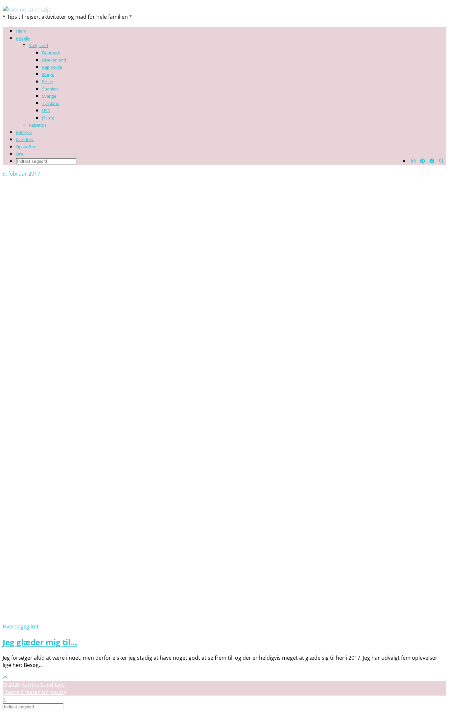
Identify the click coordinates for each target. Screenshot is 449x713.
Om (19, 154)
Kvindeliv (25, 139)
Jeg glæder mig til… (40, 642)
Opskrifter (25, 147)
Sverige (49, 96)
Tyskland (50, 103)
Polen (47, 82)
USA (46, 110)
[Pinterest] (422, 161)
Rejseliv (23, 38)
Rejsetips (37, 125)
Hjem (21, 31)
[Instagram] (413, 161)
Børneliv (24, 132)
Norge (48, 74)
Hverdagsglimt (21, 626)
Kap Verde (52, 67)
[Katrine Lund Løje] (27, 9)
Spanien (50, 89)
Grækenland (54, 60)
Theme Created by (35, 692)
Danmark (51, 53)
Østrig (48, 118)
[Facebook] (432, 161)
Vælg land (38, 45)
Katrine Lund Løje (43, 684)
